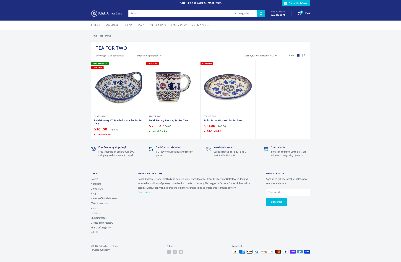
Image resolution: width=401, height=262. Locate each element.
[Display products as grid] (298, 55)
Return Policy (179, 25)
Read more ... (145, 192)
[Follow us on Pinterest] (175, 252)
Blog (93, 193)
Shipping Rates (158, 25)
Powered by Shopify (100, 250)
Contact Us (97, 188)
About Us (96, 183)
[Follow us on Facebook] (169, 252)
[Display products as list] (303, 55)
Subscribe (276, 201)
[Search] (261, 13)
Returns (95, 213)
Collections (199, 25)
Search (94, 178)
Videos (94, 208)
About (141, 25)
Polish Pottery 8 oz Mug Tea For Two (168, 120)
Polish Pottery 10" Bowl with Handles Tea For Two (118, 122)
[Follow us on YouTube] (181, 252)
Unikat (128, 25)
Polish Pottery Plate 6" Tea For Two (223, 120)
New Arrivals (113, 25)
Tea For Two (105, 35)
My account (278, 14)
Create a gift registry (102, 222)
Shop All (95, 25)
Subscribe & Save (298, 3)
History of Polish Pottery (104, 198)
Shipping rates (99, 217)
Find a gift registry (101, 227)
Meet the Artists (99, 203)
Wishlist (95, 232)
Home (94, 35)
